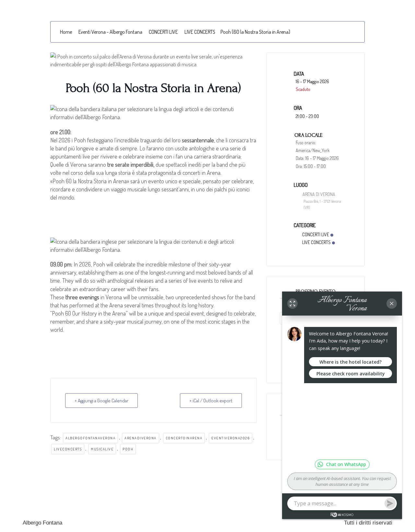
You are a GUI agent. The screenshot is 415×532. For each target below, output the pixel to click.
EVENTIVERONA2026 (230, 438)
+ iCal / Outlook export (210, 400)
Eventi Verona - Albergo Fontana (110, 32)
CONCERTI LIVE (163, 32)
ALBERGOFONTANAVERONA (90, 438)
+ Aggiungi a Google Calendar (101, 400)
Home (66, 32)
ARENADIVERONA (140, 438)
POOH (128, 449)
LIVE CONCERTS (199, 32)
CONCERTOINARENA (184, 438)
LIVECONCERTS (68, 449)
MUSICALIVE (102, 449)
